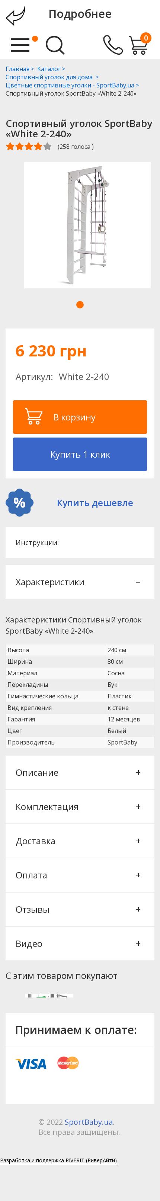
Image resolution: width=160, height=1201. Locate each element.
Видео (78, 943)
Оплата (78, 875)
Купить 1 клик (80, 454)
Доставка (78, 841)
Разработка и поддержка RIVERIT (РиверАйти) (58, 1160)
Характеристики (78, 582)
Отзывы (78, 909)
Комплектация (78, 806)
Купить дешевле (95, 502)
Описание (78, 772)
